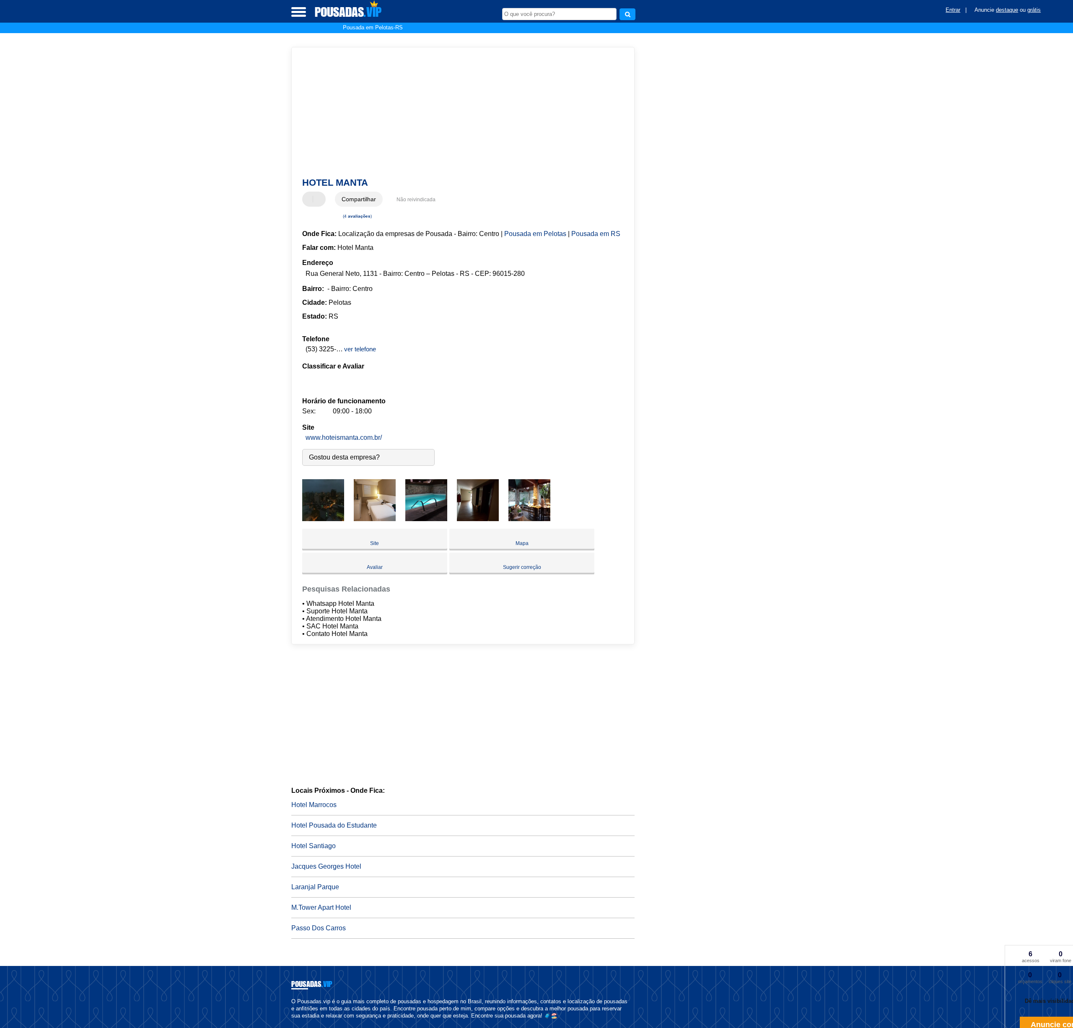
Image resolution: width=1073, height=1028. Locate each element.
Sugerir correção (522, 567)
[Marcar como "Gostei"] (309, 199)
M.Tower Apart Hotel (321, 907)
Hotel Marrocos (314, 804)
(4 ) (357, 216)
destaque (1007, 10)
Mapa (522, 543)
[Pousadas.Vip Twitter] (297, 1023)
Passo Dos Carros (318, 928)
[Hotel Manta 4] (478, 518)
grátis (1034, 10)
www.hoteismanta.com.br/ (344, 437)
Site (374, 543)
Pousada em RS (595, 233)
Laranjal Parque (315, 886)
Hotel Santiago (313, 845)
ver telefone (360, 349)
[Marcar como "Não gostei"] (320, 199)
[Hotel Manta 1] (323, 518)
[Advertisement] (459, 112)
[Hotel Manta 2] (375, 518)
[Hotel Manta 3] (426, 518)
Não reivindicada (416, 199)
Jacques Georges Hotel (326, 866)
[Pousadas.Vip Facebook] (293, 1023)
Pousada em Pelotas (535, 233)
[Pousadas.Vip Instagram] (301, 1023)
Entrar (953, 10)
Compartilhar (359, 199)
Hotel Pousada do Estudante (334, 825)
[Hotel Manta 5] (529, 518)
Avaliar (375, 567)
